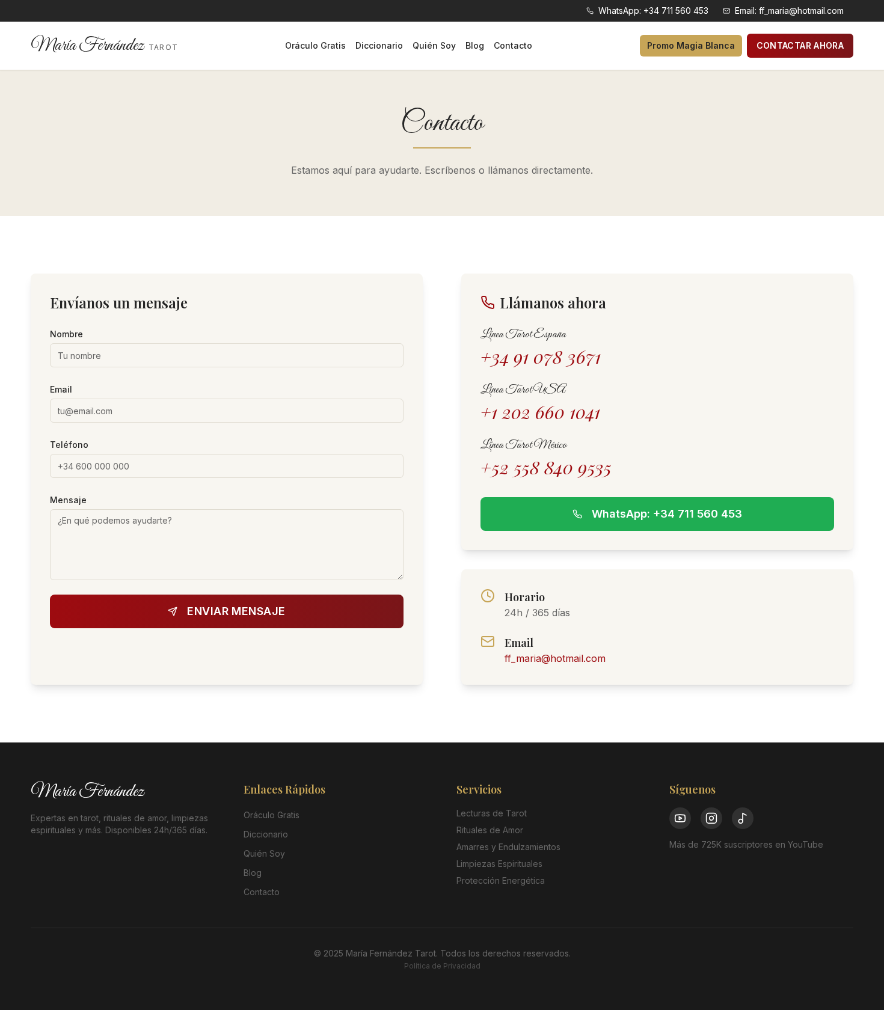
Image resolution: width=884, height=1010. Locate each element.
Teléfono (69, 444)
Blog (474, 45)
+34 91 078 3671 (540, 356)
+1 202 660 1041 (540, 412)
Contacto (513, 45)
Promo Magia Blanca (691, 45)
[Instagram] (711, 818)
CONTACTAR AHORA (800, 45)
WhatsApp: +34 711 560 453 (667, 513)
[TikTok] (743, 818)
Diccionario (379, 45)
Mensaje (68, 500)
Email (61, 389)
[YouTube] (680, 818)
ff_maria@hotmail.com (555, 658)
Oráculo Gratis (315, 45)
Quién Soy (434, 45)
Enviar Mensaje (236, 611)
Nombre (66, 334)
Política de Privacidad (442, 965)
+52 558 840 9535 (546, 467)
